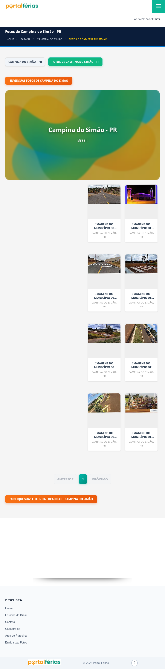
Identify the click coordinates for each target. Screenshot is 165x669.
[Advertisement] (37, 296)
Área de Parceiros (16, 635)
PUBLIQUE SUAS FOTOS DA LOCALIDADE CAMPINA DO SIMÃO (51, 499)
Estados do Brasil (16, 615)
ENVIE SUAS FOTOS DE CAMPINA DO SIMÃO (38, 81)
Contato (10, 622)
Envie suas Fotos (16, 642)
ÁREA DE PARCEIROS (147, 19)
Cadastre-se (12, 628)
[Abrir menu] (158, 6)
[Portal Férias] (22, 8)
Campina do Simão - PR (25, 62)
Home (8, 608)
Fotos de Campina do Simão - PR (75, 62)
